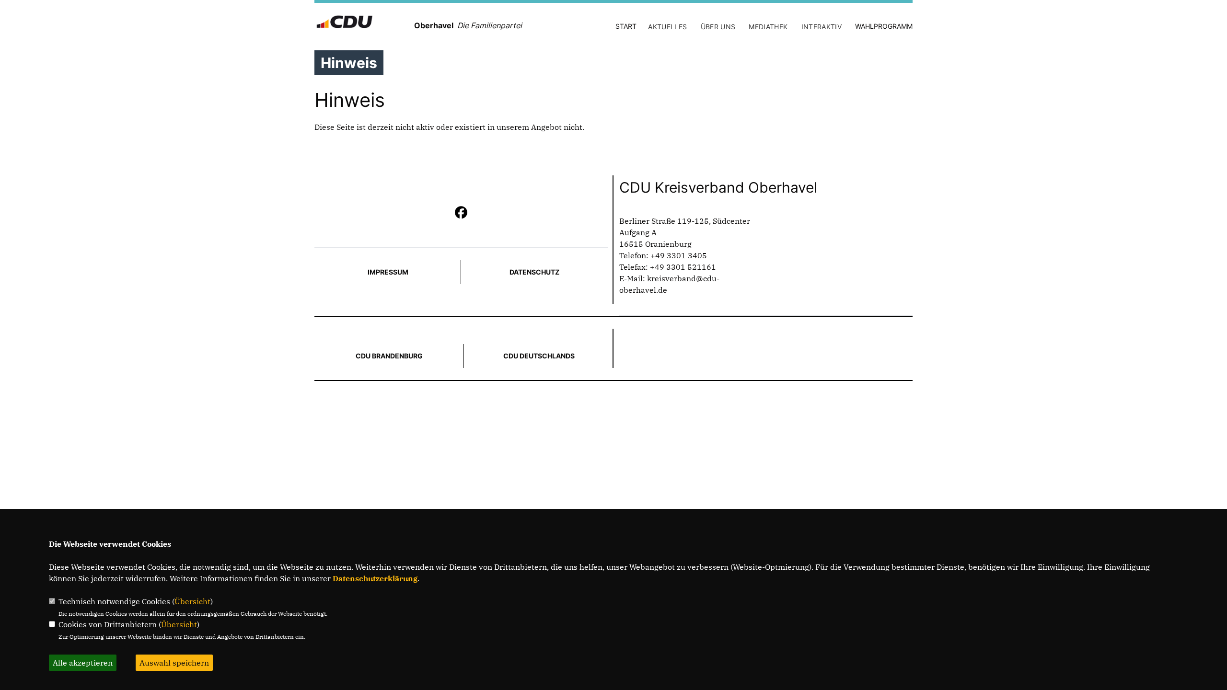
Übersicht (192, 601)
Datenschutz (534, 272)
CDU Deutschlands (539, 356)
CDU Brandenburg (389, 356)
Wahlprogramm (884, 26)
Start (626, 26)
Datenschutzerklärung (375, 578)
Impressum (388, 272)
